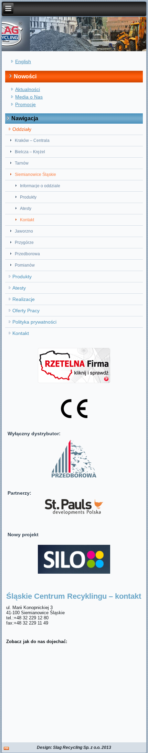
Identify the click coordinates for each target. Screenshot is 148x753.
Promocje (25, 104)
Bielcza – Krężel (30, 151)
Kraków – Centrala (32, 140)
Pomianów (25, 265)
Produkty (28, 197)
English (23, 61)
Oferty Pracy (26, 310)
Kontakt (27, 219)
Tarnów (22, 163)
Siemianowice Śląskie (35, 174)
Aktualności (27, 89)
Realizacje (23, 299)
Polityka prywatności (34, 322)
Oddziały (21, 129)
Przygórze (24, 242)
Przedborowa (27, 253)
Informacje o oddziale (40, 185)
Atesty (25, 208)
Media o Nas (29, 97)
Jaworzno (24, 231)
